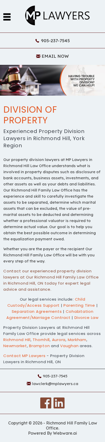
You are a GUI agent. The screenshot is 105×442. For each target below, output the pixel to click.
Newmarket (15, 345)
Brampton (39, 345)
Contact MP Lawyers (25, 355)
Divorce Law (86, 317)
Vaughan (69, 345)
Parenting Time (79, 305)
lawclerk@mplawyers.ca (55, 383)
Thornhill (41, 339)
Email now (55, 56)
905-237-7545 (55, 40)
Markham (77, 339)
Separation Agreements (37, 311)
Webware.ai (65, 433)
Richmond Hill (17, 339)
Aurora (59, 339)
